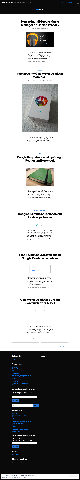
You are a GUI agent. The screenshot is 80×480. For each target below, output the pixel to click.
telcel (39, 338)
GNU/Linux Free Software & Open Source (40, 251)
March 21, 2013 (45, 164)
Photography (15, 381)
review (29, 338)
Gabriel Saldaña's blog (7, 2)
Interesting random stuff (40, 210)
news (37, 242)
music (44, 61)
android (29, 145)
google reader (44, 287)
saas (43, 201)
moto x (37, 145)
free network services (35, 287)
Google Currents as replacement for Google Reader (40, 215)
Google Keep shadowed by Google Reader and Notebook (40, 158)
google (34, 61)
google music (38, 61)
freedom (31, 201)
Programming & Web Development (20, 383)
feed (32, 242)
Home (63, 2)
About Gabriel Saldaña (69, 2)
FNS (30, 287)
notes (41, 201)
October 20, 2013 (42, 80)
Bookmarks (15, 367)
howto (42, 61)
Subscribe (15, 400)
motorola (40, 145)
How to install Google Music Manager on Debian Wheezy (40, 23)
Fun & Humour (15, 373)
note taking (38, 201)
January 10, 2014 (45, 28)
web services (47, 201)
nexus (44, 145)
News (40, 153)
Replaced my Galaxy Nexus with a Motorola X (40, 75)
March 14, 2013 (41, 261)
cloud (29, 61)
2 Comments (49, 80)
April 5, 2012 (45, 306)
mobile (35, 145)
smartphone (36, 338)
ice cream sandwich (39, 337)
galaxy (32, 337)
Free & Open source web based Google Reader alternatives (40, 256)
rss (41, 242)
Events (13, 372)
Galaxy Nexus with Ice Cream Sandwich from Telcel (40, 301)
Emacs (13, 370)
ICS (44, 337)
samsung (49, 145)
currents (29, 242)
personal (14, 380)
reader (39, 242)
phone (46, 145)
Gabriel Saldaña (37, 28)
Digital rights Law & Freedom (19, 368)
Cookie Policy (25, 477)
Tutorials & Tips (16, 384)
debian (31, 61)
